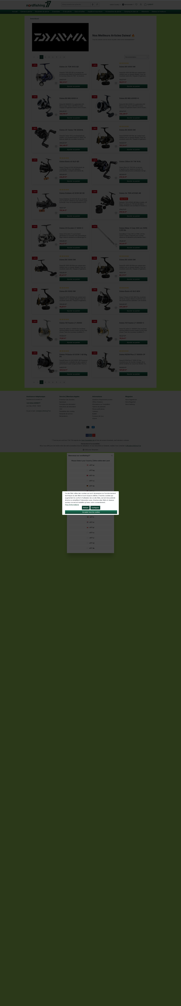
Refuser (85, 507)
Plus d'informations (72, 505)
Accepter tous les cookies (91, 512)
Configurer (95, 507)
